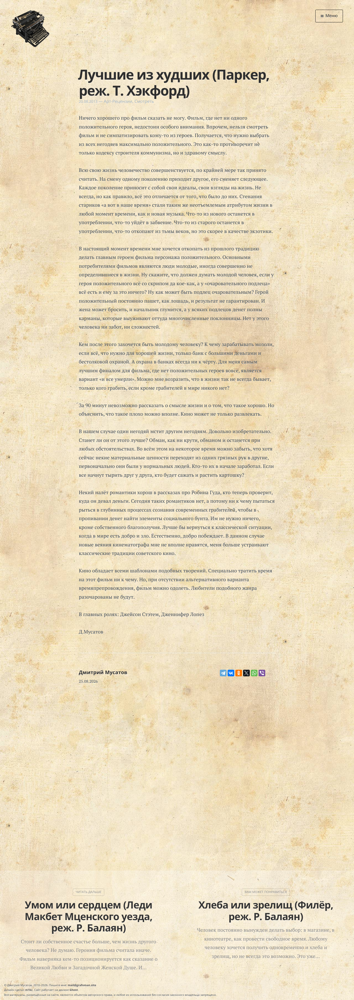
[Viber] (262, 673)
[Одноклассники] (238, 673)
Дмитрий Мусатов (103, 672)
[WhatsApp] (254, 673)
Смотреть (144, 101)
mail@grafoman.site (82, 985)
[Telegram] (223, 673)
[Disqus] (177, 763)
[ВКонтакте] (231, 673)
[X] (246, 673)
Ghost (74, 990)
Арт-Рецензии (118, 101)
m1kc (29, 990)
